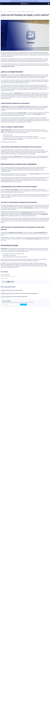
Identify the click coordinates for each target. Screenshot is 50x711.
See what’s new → (36, 1)
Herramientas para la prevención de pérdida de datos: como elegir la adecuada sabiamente (19, 293)
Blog (4, 11)
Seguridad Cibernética (11, 11)
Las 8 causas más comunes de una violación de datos (12, 290)
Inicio (1, 11)
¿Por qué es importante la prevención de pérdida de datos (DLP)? (14, 296)
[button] (1, 3)
